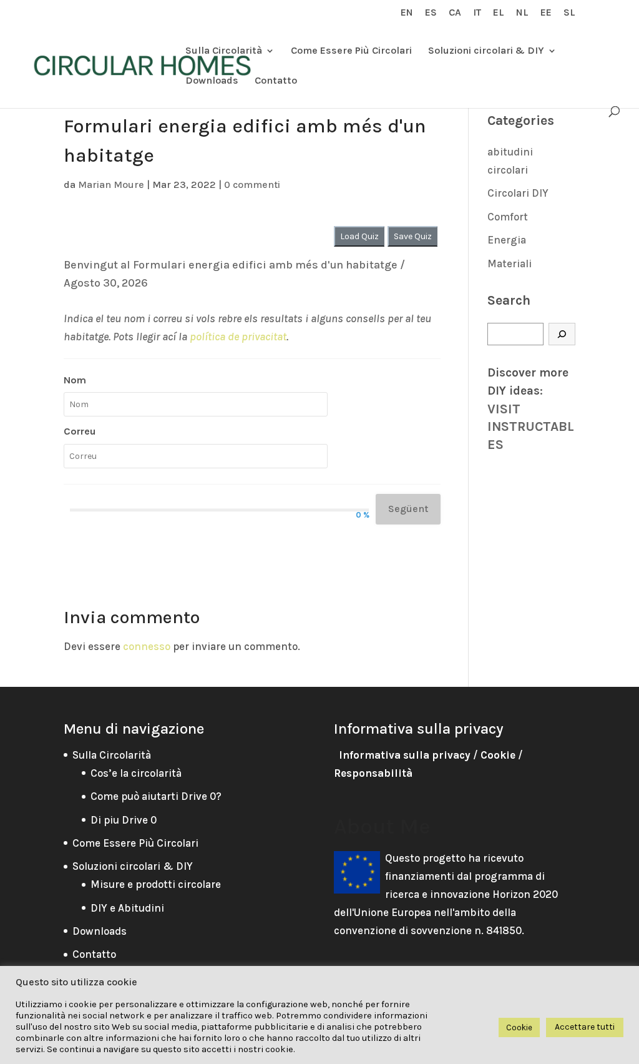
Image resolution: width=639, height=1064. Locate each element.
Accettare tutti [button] (585, 1027)
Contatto (276, 81)
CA (455, 12)
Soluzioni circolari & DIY (486, 51)
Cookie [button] (519, 1027)
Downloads (211, 81)
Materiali (509, 263)
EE (546, 12)
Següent (408, 509)
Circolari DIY (518, 193)
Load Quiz (359, 236)
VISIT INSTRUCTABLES (530, 427)
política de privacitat (238, 336)
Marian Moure (111, 184)
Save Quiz (413, 236)
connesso (146, 646)
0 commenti (252, 184)
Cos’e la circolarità (136, 773)
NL (522, 12)
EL (498, 12)
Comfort (507, 216)
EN (407, 12)
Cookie (497, 755)
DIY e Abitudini (127, 908)
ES (431, 12)
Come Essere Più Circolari (351, 51)
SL (569, 12)
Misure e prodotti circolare (155, 884)
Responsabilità (373, 773)
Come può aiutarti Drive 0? (156, 796)
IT (477, 12)
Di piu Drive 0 (123, 820)
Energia (506, 240)
